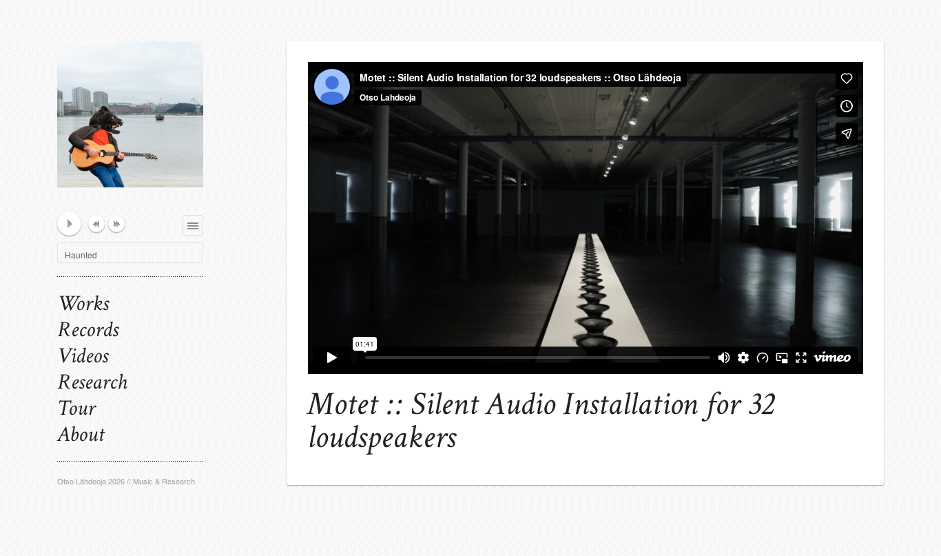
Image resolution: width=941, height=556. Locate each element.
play (69, 224)
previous (96, 224)
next (116, 224)
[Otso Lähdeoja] (130, 173)
